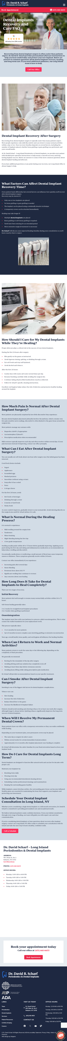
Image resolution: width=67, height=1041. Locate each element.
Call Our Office (33, 69)
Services (4, 1016)
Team (3, 1006)
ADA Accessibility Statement (33, 1032)
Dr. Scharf (5, 231)
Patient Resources (7, 1019)
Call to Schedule (10, 831)
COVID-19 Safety (7, 1023)
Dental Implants (6, 1013)
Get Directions (8, 862)
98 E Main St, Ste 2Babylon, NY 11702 (31, 1009)
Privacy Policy (46, 1032)
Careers (4, 1026)
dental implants (17, 218)
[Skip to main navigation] (64, 4)
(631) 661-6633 (59, 10)
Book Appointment (9, 10)
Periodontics (6, 1009)
